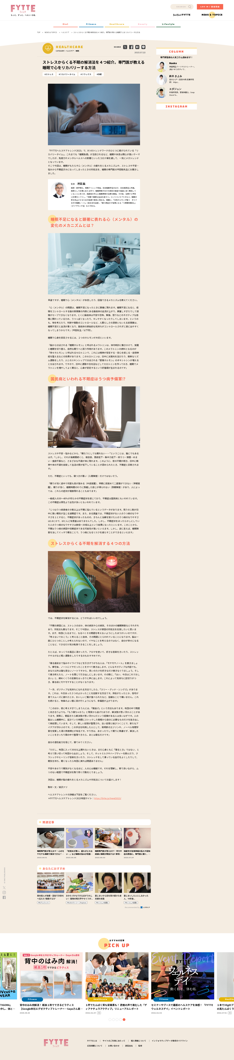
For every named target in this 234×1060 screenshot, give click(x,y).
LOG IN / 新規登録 (210, 7)
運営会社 (129, 1045)
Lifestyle (168, 24)
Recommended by (132, 907)
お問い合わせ (113, 1045)
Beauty (142, 24)
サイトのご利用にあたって (114, 1040)
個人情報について (138, 1040)
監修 (140, 1045)
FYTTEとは (92, 1040)
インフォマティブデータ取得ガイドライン (170, 1040)
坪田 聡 (81, 183)
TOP (38, 32)
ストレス (49, 74)
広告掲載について (94, 1045)
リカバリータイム (67, 74)
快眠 (100, 74)
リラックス (86, 74)
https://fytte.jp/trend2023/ (107, 798)
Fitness (91, 24)
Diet (66, 24)
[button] (110, 1019)
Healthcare (117, 24)
